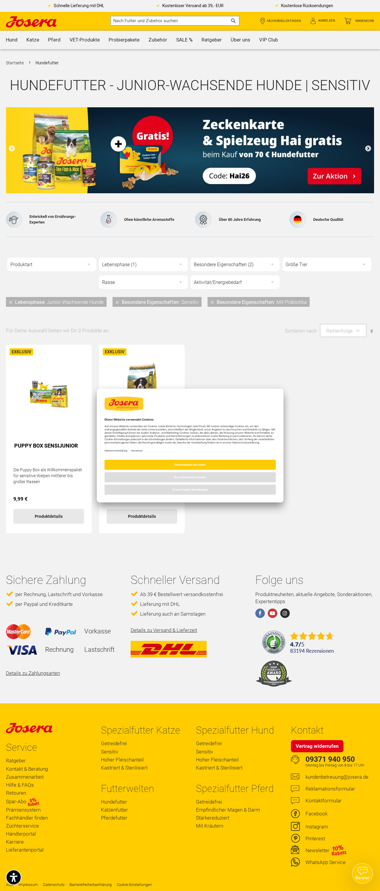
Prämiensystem (23, 810)
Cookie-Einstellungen (134, 884)
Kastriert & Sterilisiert (124, 768)
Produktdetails (49, 516)
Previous (12, 148)
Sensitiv (109, 752)
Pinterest (315, 839)
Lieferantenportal (25, 850)
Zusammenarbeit (25, 777)
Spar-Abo (17, 801)
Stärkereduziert (212, 818)
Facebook (316, 814)
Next (368, 148)
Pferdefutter (114, 818)
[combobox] (174, 20)
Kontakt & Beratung (27, 769)
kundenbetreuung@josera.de (336, 777)
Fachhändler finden (284, 21)
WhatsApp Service (325, 862)
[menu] (190, 40)
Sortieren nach (301, 331)
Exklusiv (21, 351)
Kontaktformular (323, 801)
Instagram (316, 827)
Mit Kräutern (209, 826)
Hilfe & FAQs (20, 785)
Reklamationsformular (330, 789)
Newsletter (317, 850)
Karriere (15, 842)
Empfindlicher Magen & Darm (228, 810)
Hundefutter (114, 802)
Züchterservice (22, 826)
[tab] (190, 301)
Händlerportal (21, 834)
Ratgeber (16, 761)
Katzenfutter (114, 810)
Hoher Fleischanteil (122, 760)
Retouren (16, 793)
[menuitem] (12, 40)
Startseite (15, 62)
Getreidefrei (114, 743)
